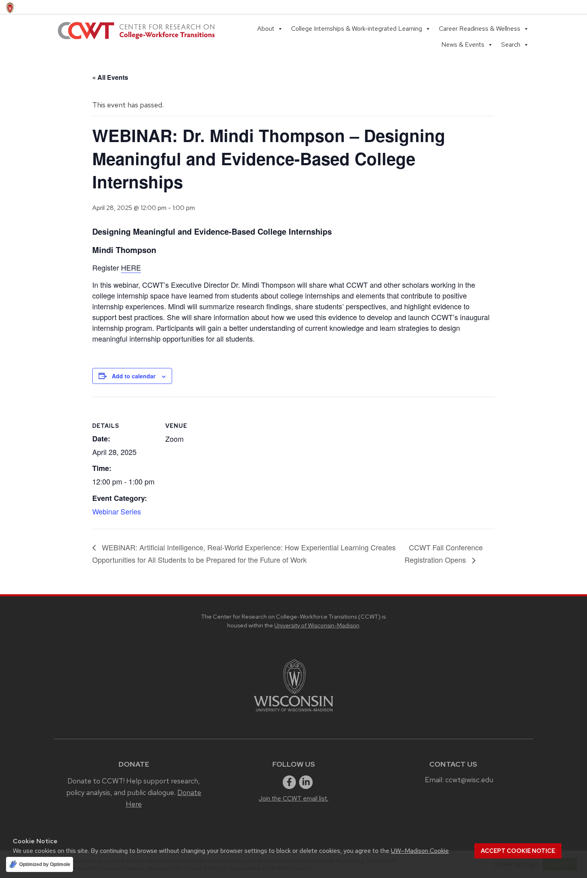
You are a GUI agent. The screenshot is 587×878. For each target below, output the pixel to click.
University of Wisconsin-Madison (316, 625)
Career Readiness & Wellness (479, 28)
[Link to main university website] (293, 713)
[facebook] (289, 782)
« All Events (110, 77)
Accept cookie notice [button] (518, 851)
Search (510, 44)
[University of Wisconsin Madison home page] (10, 7)
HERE (131, 267)
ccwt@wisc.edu (469, 779)
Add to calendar (133, 376)
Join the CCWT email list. (293, 798)
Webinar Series (116, 511)
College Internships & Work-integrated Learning (356, 28)
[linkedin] (306, 782)
